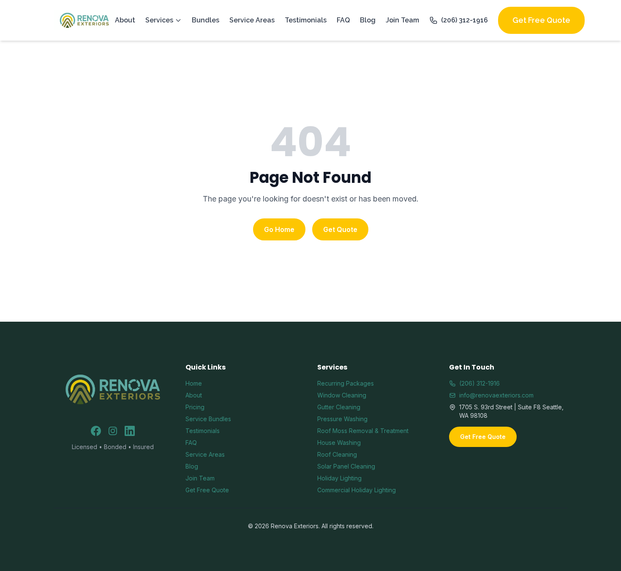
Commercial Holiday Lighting (356, 490)
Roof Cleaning (337, 454)
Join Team (402, 20)
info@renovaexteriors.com (496, 395)
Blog (368, 20)
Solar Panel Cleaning (346, 466)
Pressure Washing (342, 418)
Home (193, 383)
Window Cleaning (341, 395)
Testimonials (306, 20)
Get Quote (340, 229)
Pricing (194, 407)
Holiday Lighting (339, 478)
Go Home (279, 229)
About (125, 20)
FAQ (343, 20)
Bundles (205, 20)
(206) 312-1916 (464, 20)
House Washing (339, 442)
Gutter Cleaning (338, 407)
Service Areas (252, 20)
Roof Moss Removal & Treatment (363, 430)
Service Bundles (208, 418)
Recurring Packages (345, 383)
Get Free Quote (541, 20)
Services (159, 20)
